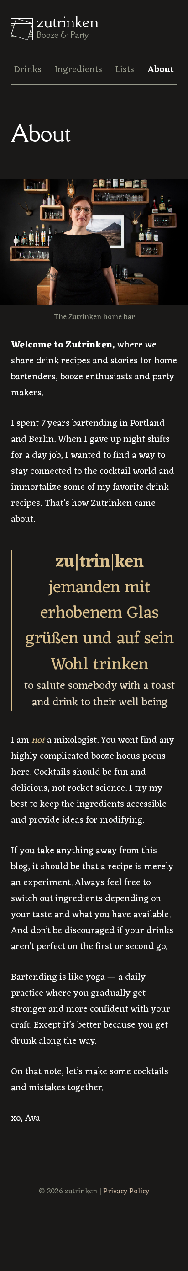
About (160, 70)
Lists (124, 70)
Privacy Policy (126, 1191)
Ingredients (78, 70)
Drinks (28, 70)
